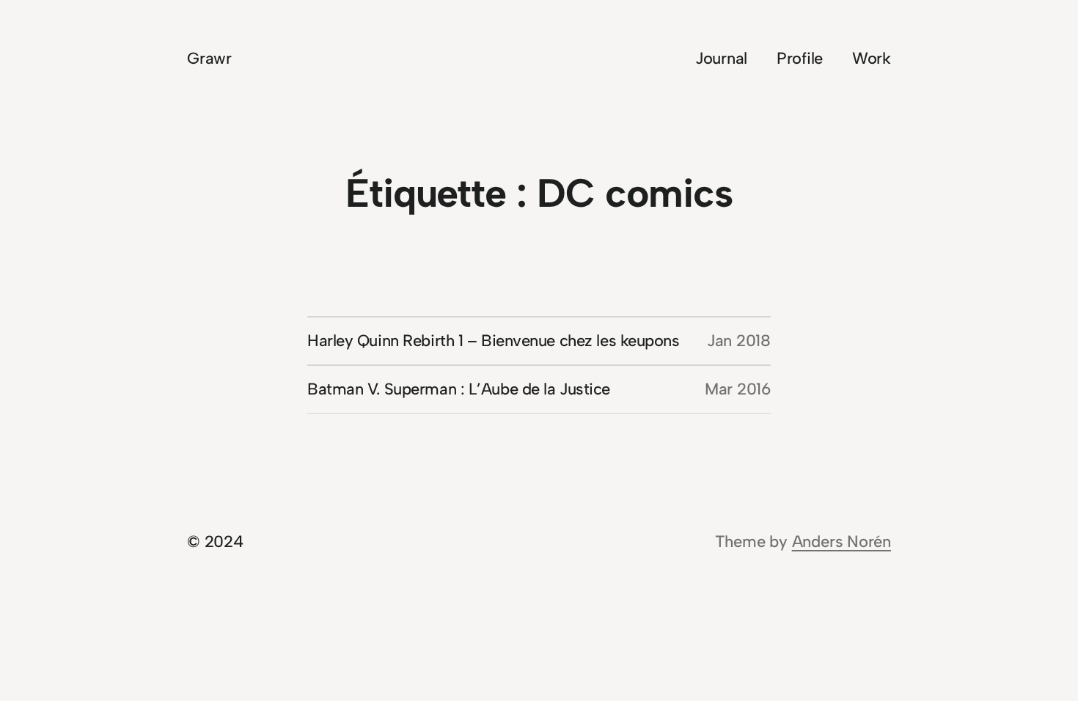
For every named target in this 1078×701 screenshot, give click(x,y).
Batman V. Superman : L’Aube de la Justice (458, 389)
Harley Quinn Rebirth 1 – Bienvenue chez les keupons (493, 340)
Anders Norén (841, 541)
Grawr (209, 58)
